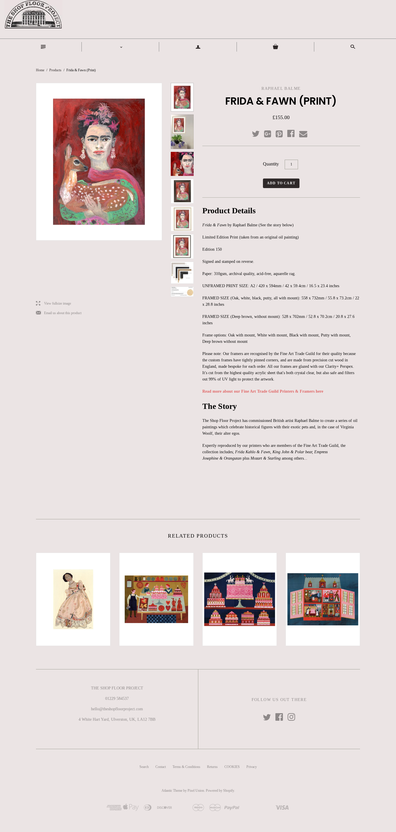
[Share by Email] (302, 134)
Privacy (251, 767)
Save (282, 132)
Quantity (271, 163)
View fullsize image (53, 303)
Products (55, 70)
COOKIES (232, 767)
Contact (160, 767)
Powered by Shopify (220, 791)
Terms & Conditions (186, 767)
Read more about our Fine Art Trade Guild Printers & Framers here (262, 391)
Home (40, 70)
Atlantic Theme (171, 791)
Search (144, 767)
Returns (212, 767)
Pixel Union (196, 791)
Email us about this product (58, 313)
